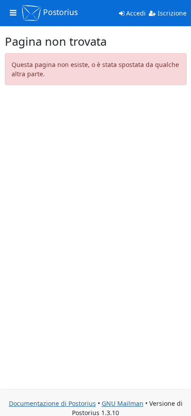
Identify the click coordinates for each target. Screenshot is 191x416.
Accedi (135, 13)
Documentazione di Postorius (52, 403)
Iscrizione (171, 13)
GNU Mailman (122, 403)
